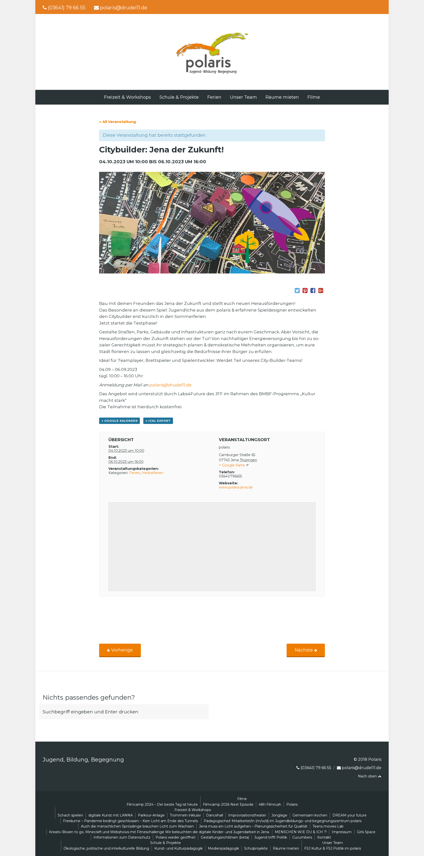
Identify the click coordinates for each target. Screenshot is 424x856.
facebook (372, 7)
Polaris (292, 804)
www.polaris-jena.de (236, 487)
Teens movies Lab (328, 826)
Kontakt (324, 837)
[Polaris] (212, 74)
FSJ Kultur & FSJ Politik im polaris (332, 848)
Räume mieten (282, 97)
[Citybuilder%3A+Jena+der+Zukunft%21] (297, 290)
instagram (380, 7)
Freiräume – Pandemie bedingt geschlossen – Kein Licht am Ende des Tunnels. (131, 821)
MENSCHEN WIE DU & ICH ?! (301, 832)
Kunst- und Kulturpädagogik (178, 848)
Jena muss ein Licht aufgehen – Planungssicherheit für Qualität (253, 826)
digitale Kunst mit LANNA (110, 815)
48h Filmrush (270, 804)
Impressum (342, 832)
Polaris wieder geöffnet (176, 837)
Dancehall (214, 815)
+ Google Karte (232, 465)
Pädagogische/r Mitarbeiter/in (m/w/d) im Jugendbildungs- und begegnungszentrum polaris (282, 821)
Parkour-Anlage (151, 815)
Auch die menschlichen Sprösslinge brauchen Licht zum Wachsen (137, 826)
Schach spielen (70, 815)
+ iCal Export (158, 420)
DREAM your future (349, 815)
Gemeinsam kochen (309, 815)
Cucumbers (302, 837)
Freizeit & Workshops (127, 97)
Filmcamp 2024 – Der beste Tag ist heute (162, 804)
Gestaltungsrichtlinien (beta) (225, 837)
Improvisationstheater (247, 815)
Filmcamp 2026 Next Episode (228, 804)
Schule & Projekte (179, 97)
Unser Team (243, 97)
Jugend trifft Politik (270, 837)
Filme (313, 97)
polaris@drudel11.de (123, 8)
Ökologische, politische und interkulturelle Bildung (106, 848)
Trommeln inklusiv (185, 815)
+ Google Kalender (119, 420)
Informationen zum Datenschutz (121, 837)
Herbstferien (152, 473)
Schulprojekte (256, 848)
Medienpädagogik (223, 848)
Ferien (214, 97)
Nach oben (368, 776)
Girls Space (366, 832)
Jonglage (279, 815)
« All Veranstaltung (117, 121)
